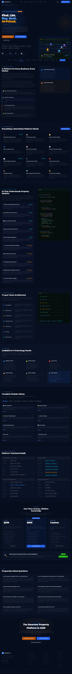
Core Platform (5, 401)
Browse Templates (21, 36)
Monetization (31, 401)
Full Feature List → (65, 128)
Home (21, 1)
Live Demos (60, 658)
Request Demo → (65, 1)
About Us (59, 654)
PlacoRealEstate (32, 654)
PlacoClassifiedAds (32, 656)
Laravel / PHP (45, 658)
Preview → (5, 411)
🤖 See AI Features (43, 638)
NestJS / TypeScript (46, 656)
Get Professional (36, 546)
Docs (37, 1)
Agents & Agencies (17, 401)
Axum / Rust (45, 664)
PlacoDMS (30, 662)
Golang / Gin (45, 660)
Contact (57, 1)
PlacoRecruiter (31, 658)
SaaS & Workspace (38, 401)
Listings (11, 401)
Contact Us (60, 662)
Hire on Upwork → (63, 556)
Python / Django (46, 662)
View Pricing (6, 40)
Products (26, 1)
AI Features (24, 401)
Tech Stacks (31, 1)
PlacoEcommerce (32, 660)
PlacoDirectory (31, 664)
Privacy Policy (60, 666)
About (44, 1)
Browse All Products (36, 642)
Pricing (40, 1)
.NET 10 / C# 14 (45, 654)
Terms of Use (60, 664)
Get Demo (62, 60)
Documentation (61, 656)
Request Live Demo (8, 36)
